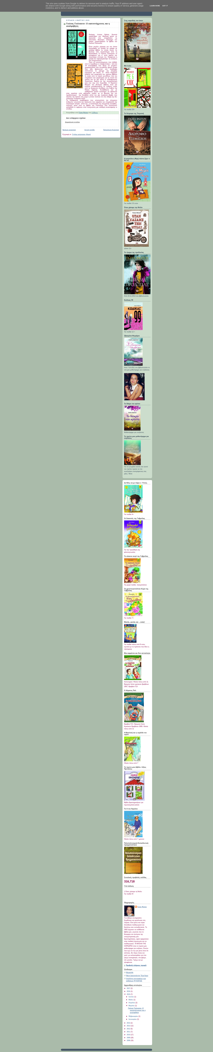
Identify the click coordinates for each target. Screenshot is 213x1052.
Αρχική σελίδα (89, 130)
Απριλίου (132, 1003)
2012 (129, 1029)
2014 (129, 1023)
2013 (129, 1026)
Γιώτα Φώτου (142, 907)
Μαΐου (131, 1000)
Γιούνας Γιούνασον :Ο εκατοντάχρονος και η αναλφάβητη (137, 1010)
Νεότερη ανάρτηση (69, 130)
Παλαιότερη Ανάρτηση (111, 130)
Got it (165, 6)
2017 (129, 988)
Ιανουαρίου (133, 1019)
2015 (129, 994)
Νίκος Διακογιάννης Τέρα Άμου (137, 976)
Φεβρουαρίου (133, 1016)
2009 (129, 1038)
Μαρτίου (132, 1006)
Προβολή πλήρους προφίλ (136, 965)
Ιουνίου (131, 997)
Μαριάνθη (129, 972)
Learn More (155, 6)
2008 (129, 1040)
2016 (129, 991)
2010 (129, 1035)
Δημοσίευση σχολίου (72, 122)
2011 (129, 1032)
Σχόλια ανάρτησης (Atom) (81, 134)
